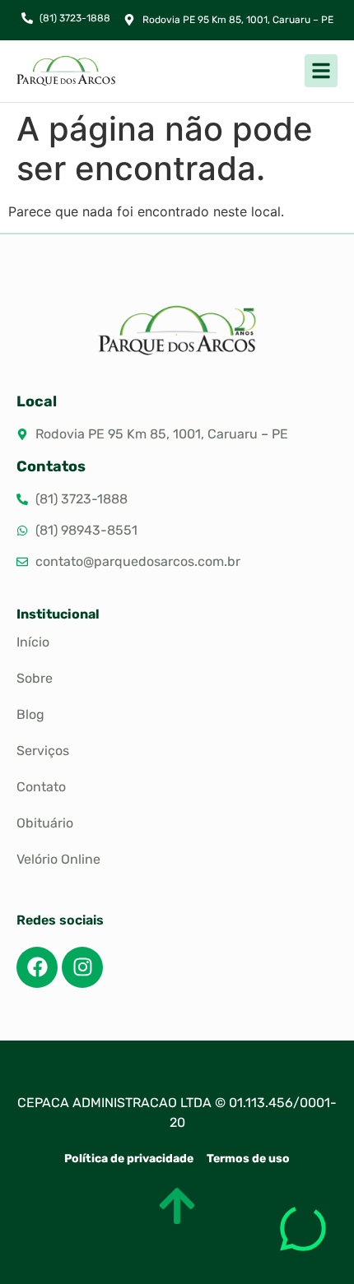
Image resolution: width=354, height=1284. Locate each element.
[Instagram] (82, 967)
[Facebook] (37, 967)
